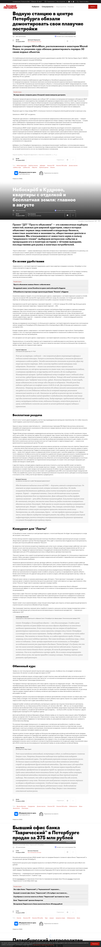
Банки (78, 918)
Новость (52, 167)
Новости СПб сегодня (61, 165)
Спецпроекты (31, 806)
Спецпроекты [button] (48, 7)
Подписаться (51, 1)
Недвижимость (73, 806)
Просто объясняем (21, 806)
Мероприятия (61, 7)
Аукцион (52, 918)
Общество (34, 167)
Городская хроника (43, 167)
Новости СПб (50, 165)
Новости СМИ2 (17, 178)
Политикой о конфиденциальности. (43, 944)
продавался (21, 879)
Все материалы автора (34, 41)
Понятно (95, 944)
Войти (93, 6)
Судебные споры (17, 167)
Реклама (71, 7)
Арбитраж (42, 165)
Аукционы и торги (60, 918)
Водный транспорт (22, 165)
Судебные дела (26, 167)
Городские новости (33, 165)
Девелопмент (16, 808)
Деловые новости (73, 165)
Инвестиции (25, 808)
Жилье (80, 806)
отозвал (70, 879)
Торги (46, 918)
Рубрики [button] (36, 7)
